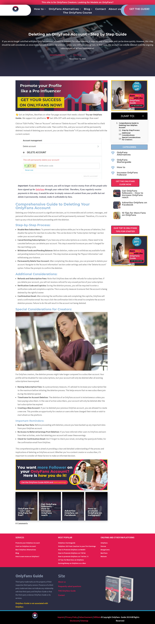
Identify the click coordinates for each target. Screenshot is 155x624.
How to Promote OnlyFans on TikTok (71, 553)
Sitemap (84, 620)
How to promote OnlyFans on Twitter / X (73, 556)
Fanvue (103, 546)
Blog (87, 9)
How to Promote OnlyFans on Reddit (71, 550)
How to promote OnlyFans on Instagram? (95, 512)
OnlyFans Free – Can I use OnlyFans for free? (26, 512)
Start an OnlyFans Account (26, 546)
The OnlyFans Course (77, 13)
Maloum (104, 556)
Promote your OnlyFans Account (28, 543)
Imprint (61, 617)
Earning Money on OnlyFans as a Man (72, 563)
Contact (100, 9)
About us (115, 9)
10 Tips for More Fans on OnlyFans (71, 560)
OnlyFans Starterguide (124, 161)
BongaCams (105, 550)
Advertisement (85, 617)
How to (39, 9)
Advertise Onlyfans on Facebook (71, 513)
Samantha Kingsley (57, 55)
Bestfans (104, 553)
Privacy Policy (72, 617)
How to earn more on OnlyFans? (27, 556)
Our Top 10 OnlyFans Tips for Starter (125, 230)
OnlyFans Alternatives (64, 9)
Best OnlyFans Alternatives (26, 550)
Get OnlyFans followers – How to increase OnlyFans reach (48, 510)
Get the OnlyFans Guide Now (125, 183)
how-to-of (77, 55)
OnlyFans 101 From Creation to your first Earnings (77, 546)
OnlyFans (40, 189)
